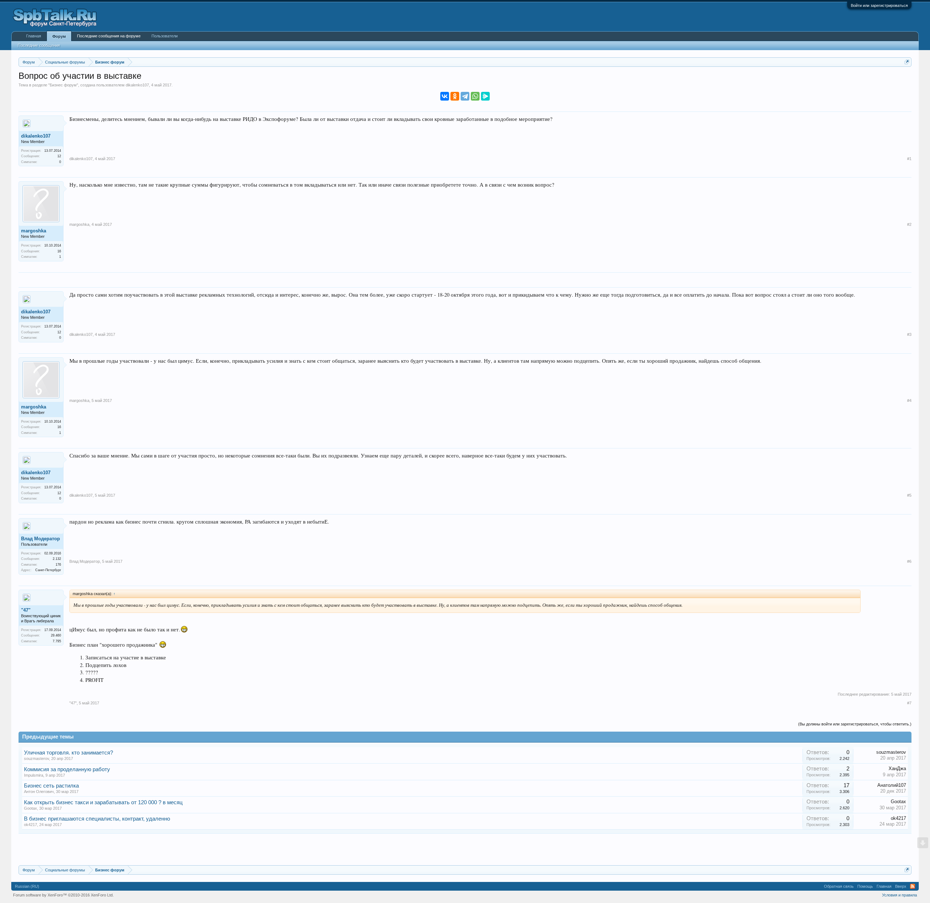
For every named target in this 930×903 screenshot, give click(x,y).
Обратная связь (839, 886)
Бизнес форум (63, 85)
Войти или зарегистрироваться (879, 5)
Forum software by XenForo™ (63, 895)
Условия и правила (899, 895)
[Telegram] (465, 96)
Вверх (900, 886)
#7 (909, 703)
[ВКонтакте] (444, 96)
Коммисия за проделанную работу (67, 769)
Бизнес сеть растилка (51, 786)
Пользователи (164, 36)
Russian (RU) (27, 886)
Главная (33, 36)
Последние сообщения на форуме (109, 36)
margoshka (33, 230)
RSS (912, 886)
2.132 (57, 559)
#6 (909, 561)
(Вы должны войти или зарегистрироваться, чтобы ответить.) (854, 724)
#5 (909, 495)
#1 (909, 158)
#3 (909, 334)
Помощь (865, 886)
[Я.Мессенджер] (485, 96)
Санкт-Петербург (48, 570)
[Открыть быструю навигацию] (907, 62)
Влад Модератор (40, 538)
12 (59, 156)
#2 (909, 224)
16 (59, 251)
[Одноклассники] (454, 96)
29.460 (56, 635)
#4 (909, 400)
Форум (59, 36)
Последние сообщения (39, 45)
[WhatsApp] (475, 96)
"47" (26, 610)
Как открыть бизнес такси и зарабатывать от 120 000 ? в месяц (103, 802)
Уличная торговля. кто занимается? (68, 753)
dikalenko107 (137, 85)
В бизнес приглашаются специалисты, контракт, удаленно (97, 819)
